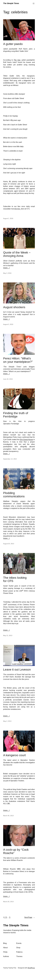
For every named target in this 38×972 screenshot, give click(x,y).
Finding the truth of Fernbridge (15, 414)
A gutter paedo (13, 44)
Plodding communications (14, 494)
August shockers (14, 307)
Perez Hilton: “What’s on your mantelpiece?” (18, 360)
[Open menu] (33, 3)
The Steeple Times (11, 3)
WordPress (31, 968)
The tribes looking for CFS (15, 579)
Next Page (29, 917)
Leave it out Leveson (17, 669)
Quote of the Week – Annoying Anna (17, 254)
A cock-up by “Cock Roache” (16, 851)
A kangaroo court (14, 755)
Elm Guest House (26, 439)
